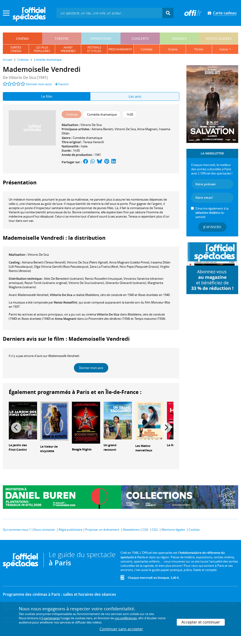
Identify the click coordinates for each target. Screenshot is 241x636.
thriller (199, 49)
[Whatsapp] (93, 162)
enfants (179, 38)
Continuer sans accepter (121, 629)
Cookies (194, 529)
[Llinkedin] (113, 162)
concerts (140, 38)
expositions (100, 38)
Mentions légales (173, 529)
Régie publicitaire (70, 529)
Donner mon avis (91, 368)
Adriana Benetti (102, 129)
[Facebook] (85, 162)
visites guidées (219, 38)
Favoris (63, 84)
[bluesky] (99, 162)
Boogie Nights (82, 449)
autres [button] (224, 49)
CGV (145, 529)
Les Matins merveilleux (143, 448)
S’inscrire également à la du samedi (212, 212)
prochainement (120, 49)
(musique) (103, 278)
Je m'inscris (212, 227)
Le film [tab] (46, 96)
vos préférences (126, 618)
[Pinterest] (107, 162)
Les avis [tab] (135, 96)
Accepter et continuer (200, 622)
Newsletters (131, 529)
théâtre (62, 38)
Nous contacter (44, 529)
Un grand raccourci (110, 447)
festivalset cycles (94, 49)
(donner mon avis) (39, 84)
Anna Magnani (147, 129)
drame (172, 49)
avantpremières (68, 49)
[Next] (166, 427)
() (43, 262)
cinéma (22, 38)
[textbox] (109, 13)
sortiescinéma (15, 49)
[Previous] (16, 427)
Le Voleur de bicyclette (49, 449)
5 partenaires (50, 618)
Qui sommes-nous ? (17, 529)
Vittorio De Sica (91, 125)
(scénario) (64, 278)
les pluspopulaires (42, 49)
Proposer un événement (102, 529)
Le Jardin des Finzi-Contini (18, 447)
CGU (155, 529)
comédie (147, 49)
